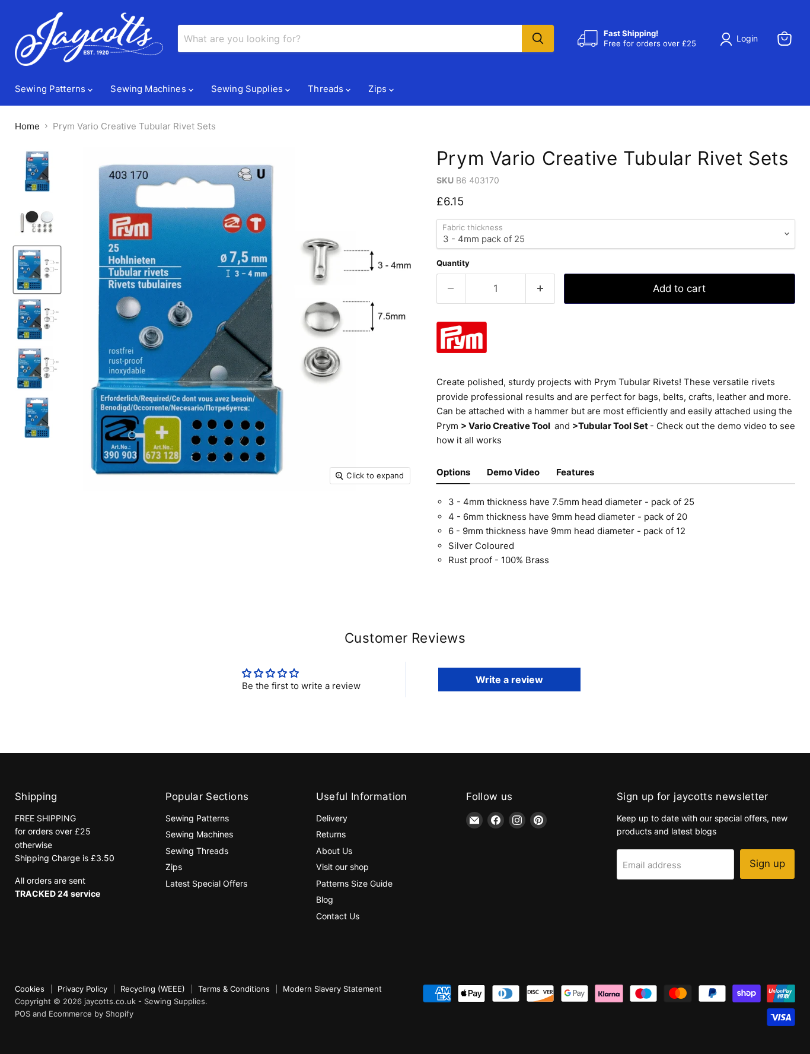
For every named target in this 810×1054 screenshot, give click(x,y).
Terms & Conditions (234, 988)
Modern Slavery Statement (332, 988)
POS (22, 1013)
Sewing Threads (196, 851)
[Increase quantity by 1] (540, 289)
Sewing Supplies (248, 88)
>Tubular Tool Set (610, 425)
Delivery (331, 818)
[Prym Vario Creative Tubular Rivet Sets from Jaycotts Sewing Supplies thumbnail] (37, 171)
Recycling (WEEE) (152, 988)
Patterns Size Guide (354, 883)
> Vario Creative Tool (505, 425)
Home (27, 126)
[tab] (453, 473)
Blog (324, 899)
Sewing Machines (149, 88)
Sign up (767, 863)
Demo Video (513, 472)
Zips (378, 88)
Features (575, 472)
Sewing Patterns (51, 88)
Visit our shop (342, 867)
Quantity (453, 263)
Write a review (509, 679)
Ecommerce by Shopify (91, 1013)
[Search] (538, 38)
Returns (331, 834)
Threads (327, 88)
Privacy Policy (82, 988)
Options (453, 472)
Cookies (29, 988)
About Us (334, 851)
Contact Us (337, 916)
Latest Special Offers (206, 883)
